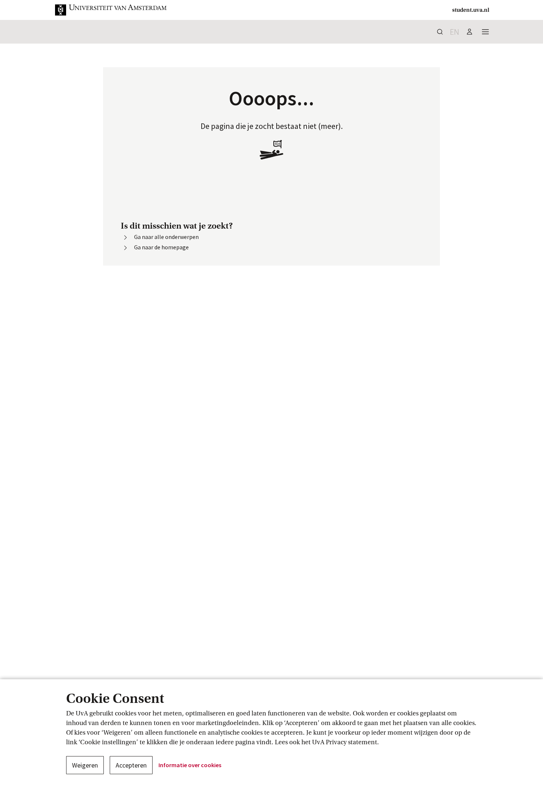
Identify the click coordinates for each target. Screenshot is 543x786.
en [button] (454, 32)
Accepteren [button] (131, 765)
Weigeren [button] (85, 765)
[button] (111, 10)
